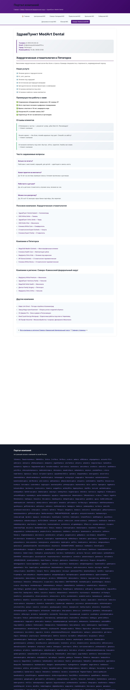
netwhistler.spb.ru (46, 636)
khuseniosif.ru (105, 607)
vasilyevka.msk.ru (33, 654)
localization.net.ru (56, 589)
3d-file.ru (62, 459)
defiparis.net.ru (83, 636)
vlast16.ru (87, 488)
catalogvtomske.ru (63, 679)
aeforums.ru (40, 506)
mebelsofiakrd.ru (69, 585)
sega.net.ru (39, 632)
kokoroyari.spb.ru (69, 528)
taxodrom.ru (54, 564)
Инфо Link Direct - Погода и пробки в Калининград (36, 306)
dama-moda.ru (30, 578)
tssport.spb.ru (34, 567)
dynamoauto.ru (86, 531)
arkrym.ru (78, 463)
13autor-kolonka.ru (28, 459)
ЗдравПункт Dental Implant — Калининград (34, 213)
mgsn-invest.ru (103, 625)
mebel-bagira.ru (46, 686)
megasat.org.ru (43, 589)
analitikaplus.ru (98, 517)
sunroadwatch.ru (28, 596)
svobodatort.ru (42, 657)
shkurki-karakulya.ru (33, 477)
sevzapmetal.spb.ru (58, 574)
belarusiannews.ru (107, 628)
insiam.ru (49, 488)
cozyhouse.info (54, 628)
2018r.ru (75, 646)
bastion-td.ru (42, 524)
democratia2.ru (73, 578)
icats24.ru (61, 657)
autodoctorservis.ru (102, 477)
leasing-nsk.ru (28, 592)
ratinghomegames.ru (86, 564)
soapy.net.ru (69, 686)
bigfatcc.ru (26, 466)
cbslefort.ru (17, 596)
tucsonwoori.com (36, 600)
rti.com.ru (73, 549)
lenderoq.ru (101, 528)
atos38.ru (36, 686)
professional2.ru (101, 646)
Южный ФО (64, 22)
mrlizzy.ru (59, 585)
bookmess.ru (18, 582)
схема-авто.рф (19, 517)
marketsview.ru (102, 679)
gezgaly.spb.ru (29, 679)
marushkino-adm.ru (55, 668)
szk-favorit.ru (96, 531)
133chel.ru (17, 459)
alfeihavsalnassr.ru (37, 463)
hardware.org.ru (101, 513)
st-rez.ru (28, 686)
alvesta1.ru (62, 502)
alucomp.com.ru (95, 643)
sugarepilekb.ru (104, 538)
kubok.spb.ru (75, 517)
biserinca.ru (92, 549)
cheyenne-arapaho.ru (44, 574)
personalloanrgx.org (47, 654)
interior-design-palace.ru (71, 668)
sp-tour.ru (80, 553)
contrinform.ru (86, 610)
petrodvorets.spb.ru (91, 603)
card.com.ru (86, 510)
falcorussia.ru (89, 477)
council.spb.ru (49, 538)
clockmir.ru (40, 603)
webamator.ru (79, 470)
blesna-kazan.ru (81, 528)
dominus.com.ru (59, 639)
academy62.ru (50, 549)
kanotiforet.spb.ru (47, 477)
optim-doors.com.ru (80, 567)
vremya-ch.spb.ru (19, 571)
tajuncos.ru (27, 474)
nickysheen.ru (30, 603)
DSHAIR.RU (17, 556)
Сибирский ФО (103, 16)
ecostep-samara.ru (99, 524)
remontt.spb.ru (99, 546)
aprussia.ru (106, 686)
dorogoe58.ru (101, 560)
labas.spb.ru (95, 657)
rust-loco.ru (92, 492)
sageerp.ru (44, 564)
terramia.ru (40, 549)
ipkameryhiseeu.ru (90, 571)
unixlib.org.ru (88, 639)
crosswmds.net (74, 672)
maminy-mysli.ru (85, 607)
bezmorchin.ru (80, 484)
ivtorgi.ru (40, 571)
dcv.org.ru (65, 571)
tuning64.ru (84, 664)
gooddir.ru (89, 499)
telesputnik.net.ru (77, 632)
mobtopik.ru (39, 553)
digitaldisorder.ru (58, 686)
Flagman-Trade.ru (86, 672)
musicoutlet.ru (74, 618)
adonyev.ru (26, 463)
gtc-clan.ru (107, 632)
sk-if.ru (63, 596)
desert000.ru (31, 571)
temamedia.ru (95, 592)
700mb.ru (78, 628)
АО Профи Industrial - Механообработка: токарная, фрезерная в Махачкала (45, 320)
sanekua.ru (107, 596)
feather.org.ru (32, 639)
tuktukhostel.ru (48, 661)
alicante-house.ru (33, 628)
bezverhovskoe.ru (44, 546)
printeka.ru (30, 643)
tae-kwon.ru (29, 488)
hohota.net (53, 520)
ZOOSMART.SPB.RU (67, 546)
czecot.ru (36, 607)
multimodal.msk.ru (60, 506)
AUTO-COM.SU (43, 520)
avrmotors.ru (65, 524)
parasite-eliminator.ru (87, 574)
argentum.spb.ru (62, 650)
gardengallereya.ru (62, 549)
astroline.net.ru (50, 535)
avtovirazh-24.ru (19, 607)
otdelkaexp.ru (92, 520)
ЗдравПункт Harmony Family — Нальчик (32, 281)
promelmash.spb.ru (106, 614)
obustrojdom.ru (67, 556)
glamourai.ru (64, 560)
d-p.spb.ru (110, 524)
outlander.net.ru (19, 621)
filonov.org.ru (63, 614)
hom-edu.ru (73, 650)
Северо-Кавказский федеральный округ (32, 9)
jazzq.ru (28, 607)
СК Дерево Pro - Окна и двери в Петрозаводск (35, 313)
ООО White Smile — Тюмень (28, 216)
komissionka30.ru (100, 589)
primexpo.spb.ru (68, 484)
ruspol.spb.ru (109, 571)
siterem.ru (40, 538)
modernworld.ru (19, 578)
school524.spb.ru (31, 675)
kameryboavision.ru (20, 513)
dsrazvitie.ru (63, 564)
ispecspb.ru (102, 484)
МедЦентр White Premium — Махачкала (32, 277)
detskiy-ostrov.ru (42, 502)
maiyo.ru (38, 672)
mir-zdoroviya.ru (19, 538)
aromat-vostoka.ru (80, 520)
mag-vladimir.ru (19, 625)
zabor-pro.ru (84, 560)
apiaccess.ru (18, 546)
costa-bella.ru (35, 484)
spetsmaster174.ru (76, 571)
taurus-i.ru (17, 661)
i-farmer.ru (83, 578)
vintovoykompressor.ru (30, 470)
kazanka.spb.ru (96, 510)
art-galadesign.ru (77, 524)
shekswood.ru (83, 621)
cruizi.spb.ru (44, 607)
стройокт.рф (60, 603)
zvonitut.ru (93, 466)
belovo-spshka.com (99, 672)
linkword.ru (27, 582)
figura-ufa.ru (87, 628)
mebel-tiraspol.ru (34, 610)
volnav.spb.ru (35, 510)
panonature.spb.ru (20, 657)
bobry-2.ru (112, 600)
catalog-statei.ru (55, 571)
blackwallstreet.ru (57, 567)
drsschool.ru (56, 546)
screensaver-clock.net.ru (22, 510)
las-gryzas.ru (93, 636)
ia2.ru (88, 484)
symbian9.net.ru (109, 553)
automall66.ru (106, 621)
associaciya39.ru (56, 484)
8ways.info (17, 664)
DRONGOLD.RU (62, 578)
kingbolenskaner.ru (27, 535)
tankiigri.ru (49, 639)
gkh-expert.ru (39, 679)
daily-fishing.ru (19, 589)
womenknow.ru (19, 632)
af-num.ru (81, 650)
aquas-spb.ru (92, 600)
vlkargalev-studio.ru (67, 628)
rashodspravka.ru (38, 682)
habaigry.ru (71, 506)
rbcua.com (82, 679)
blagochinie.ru (26, 661)
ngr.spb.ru (55, 495)
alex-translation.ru (50, 600)
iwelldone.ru (104, 664)
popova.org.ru (34, 636)
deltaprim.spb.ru (68, 499)
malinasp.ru (28, 499)
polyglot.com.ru (70, 535)
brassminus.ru (74, 560)
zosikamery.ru (18, 520)
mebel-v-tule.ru (28, 553)
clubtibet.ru (66, 531)
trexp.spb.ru (110, 650)
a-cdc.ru (69, 459)
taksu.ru (35, 474)
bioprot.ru (52, 592)
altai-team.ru (31, 657)
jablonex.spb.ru (105, 578)
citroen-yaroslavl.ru (41, 596)
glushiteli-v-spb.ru (31, 589)
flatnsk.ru (17, 535)
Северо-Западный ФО (57, 16)
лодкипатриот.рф (61, 538)
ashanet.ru (86, 463)
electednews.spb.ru (20, 639)
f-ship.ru (105, 495)
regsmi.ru (113, 495)
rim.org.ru (55, 560)
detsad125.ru (101, 535)
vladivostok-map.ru (45, 470)
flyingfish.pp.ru (68, 589)
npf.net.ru (53, 510)
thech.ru (68, 661)
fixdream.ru (78, 657)
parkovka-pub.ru (54, 643)
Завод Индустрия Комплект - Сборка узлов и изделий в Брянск (41, 310)
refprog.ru (92, 668)
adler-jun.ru (17, 463)
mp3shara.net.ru (40, 664)
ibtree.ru (69, 639)
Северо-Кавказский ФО (80, 22)
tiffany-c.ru (87, 524)
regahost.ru (111, 484)
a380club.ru (84, 459)
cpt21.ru (94, 484)
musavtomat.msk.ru (53, 556)
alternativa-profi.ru (20, 646)
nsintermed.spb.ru (106, 603)
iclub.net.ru (82, 538)
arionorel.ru (96, 607)
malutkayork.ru (57, 499)
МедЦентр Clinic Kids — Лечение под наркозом (35, 255)
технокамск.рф (74, 614)
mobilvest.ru (103, 520)
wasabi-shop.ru (68, 470)
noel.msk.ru (76, 600)
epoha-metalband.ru (43, 495)
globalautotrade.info (30, 546)
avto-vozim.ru (44, 481)
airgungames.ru (94, 459)
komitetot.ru (56, 672)
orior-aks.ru (76, 531)
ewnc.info (106, 506)
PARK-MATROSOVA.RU (62, 513)
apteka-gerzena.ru (20, 654)
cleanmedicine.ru (19, 477)
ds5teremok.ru (79, 589)
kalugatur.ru (69, 510)
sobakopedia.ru (88, 506)
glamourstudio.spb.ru (36, 618)
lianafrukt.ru (18, 600)
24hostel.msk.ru (89, 495)
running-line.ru (62, 492)
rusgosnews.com (65, 495)
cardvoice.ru (74, 466)
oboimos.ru (68, 567)
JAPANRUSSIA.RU (20, 560)
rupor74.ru (73, 679)
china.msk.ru (84, 618)
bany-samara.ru (75, 625)
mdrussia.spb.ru (107, 610)
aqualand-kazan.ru (44, 675)
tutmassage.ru (59, 477)
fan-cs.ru (87, 553)
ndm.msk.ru (93, 542)
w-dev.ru (99, 495)
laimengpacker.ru (19, 564)
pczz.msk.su (80, 603)
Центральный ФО (39, 16)
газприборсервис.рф (60, 621)
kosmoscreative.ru (54, 524)
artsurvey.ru (41, 646)
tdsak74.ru (100, 481)
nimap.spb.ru (92, 682)
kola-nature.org (50, 618)
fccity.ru (25, 618)
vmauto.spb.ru (56, 610)
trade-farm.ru (18, 474)
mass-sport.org (93, 578)
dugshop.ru (101, 492)
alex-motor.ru (39, 535)
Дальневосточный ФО (49, 22)
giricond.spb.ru (77, 661)
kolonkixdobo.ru (84, 675)
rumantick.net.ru (92, 585)
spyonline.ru (108, 517)
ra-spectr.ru (85, 614)
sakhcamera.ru (55, 481)
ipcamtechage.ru (97, 582)
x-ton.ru (106, 470)
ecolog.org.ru (69, 477)
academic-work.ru (85, 596)
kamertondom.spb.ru (21, 481)
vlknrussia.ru (57, 470)
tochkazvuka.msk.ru (32, 531)
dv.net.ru (47, 632)
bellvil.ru (56, 636)
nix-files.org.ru (83, 502)
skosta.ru (108, 582)
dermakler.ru (32, 646)
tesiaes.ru (77, 510)
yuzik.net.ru (112, 679)
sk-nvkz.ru (52, 578)
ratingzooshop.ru (103, 542)
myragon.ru (31, 549)
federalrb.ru (87, 661)
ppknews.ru (99, 556)
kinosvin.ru (37, 499)
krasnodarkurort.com (105, 549)
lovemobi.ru (65, 643)
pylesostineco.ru (19, 542)
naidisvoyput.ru (92, 625)
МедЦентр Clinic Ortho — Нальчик (30, 291)
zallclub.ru (49, 506)
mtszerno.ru (103, 585)
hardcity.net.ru (73, 564)
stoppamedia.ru (82, 474)
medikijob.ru (88, 546)
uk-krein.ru (34, 614)
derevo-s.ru (77, 610)
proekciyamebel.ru (33, 560)
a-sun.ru (16, 585)
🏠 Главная (26, 16)
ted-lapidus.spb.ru (72, 574)
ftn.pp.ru (92, 560)
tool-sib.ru (60, 553)
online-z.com (68, 520)
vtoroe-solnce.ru (19, 603)
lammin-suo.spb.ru (31, 492)
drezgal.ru (50, 664)
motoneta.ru (18, 668)
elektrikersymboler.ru (107, 502)
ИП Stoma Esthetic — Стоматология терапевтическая (37, 258)
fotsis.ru (51, 528)
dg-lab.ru (28, 517)
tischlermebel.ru (95, 621)
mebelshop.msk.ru (20, 524)
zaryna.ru (88, 470)
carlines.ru (105, 531)
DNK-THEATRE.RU (72, 582)
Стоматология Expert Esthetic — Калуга (33, 230)
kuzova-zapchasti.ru (33, 564)
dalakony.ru (79, 546)
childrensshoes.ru (49, 585)
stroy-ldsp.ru (24, 585)
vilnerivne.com (102, 600)
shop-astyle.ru (67, 610)
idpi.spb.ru (110, 668)
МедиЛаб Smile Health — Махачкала (31, 284)
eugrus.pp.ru (45, 484)
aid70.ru (74, 542)
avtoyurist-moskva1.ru (87, 513)
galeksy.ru (69, 657)
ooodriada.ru (94, 614)
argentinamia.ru (59, 463)
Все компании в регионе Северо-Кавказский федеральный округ (45, 330)
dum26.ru (100, 571)
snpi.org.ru (52, 492)
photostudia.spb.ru (20, 549)
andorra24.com (45, 567)
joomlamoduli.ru (72, 596)
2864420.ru (40, 459)
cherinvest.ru (31, 502)
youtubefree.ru (97, 470)
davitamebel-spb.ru (41, 528)
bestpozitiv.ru (105, 657)
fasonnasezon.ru (27, 664)
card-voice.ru (64, 466)
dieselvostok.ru (77, 495)
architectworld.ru (72, 682)
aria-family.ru (69, 463)
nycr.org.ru (98, 567)
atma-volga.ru (72, 654)
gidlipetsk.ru (81, 535)
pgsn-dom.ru (110, 661)
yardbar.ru (28, 625)
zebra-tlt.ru (102, 466)
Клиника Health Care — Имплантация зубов (34, 252)
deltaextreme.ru (62, 592)
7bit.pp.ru (60, 510)
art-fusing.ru (105, 592)
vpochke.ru (83, 682)
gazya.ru (99, 686)
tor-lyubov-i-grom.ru (46, 474)
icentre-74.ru (18, 592)
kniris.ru (65, 607)
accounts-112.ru (106, 459)
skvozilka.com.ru (41, 643)
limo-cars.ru (91, 686)
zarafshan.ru (111, 466)
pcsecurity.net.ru (49, 553)
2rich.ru (47, 459)
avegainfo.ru (57, 488)
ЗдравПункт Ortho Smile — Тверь (30, 220)
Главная (16, 9)
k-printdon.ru (37, 661)
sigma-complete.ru (101, 574)
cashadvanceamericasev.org (95, 650)
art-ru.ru (73, 643)
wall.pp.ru (87, 632)
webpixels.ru (70, 603)
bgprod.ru (49, 682)
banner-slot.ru (29, 672)
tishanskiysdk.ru (60, 654)
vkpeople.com (74, 607)
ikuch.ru (90, 567)
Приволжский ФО (74, 16)
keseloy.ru (48, 621)
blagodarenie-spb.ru (38, 466)
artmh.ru (26, 668)
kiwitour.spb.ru (38, 625)
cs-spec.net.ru (49, 582)
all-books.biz (45, 610)
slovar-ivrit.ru (104, 474)
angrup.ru (36, 517)
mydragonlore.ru (73, 664)
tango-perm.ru (80, 499)
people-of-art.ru (45, 531)
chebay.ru (112, 682)
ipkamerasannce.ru (20, 628)
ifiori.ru (46, 571)
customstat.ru (18, 679)
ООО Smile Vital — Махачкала (29, 223)
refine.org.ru (25, 614)
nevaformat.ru (102, 682)
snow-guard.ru (94, 474)
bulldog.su (93, 618)
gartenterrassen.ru (20, 643)
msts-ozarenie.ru (31, 542)
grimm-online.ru (103, 618)
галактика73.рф (19, 528)
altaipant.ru (48, 463)
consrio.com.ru (40, 488)
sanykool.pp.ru (78, 639)
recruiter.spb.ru (46, 517)
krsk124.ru (66, 517)
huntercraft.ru (49, 603)
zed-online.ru (84, 466)
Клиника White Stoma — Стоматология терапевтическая (38, 262)
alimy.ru (60, 520)
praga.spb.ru (79, 477)
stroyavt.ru (80, 481)
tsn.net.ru (64, 672)
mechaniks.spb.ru (85, 582)
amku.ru (101, 636)
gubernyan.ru (111, 564)
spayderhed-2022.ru (61, 474)
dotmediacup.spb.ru (20, 610)
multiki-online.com (106, 499)
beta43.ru (26, 600)
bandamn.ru (18, 466)
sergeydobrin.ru (19, 531)
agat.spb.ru (75, 513)
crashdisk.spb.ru (80, 686)
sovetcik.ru (77, 556)
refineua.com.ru (37, 582)
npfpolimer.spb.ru (50, 650)
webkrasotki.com (19, 502)
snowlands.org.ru (36, 585)
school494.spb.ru (19, 495)
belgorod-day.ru (96, 463)
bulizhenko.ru (80, 585)
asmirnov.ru (93, 654)
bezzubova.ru (57, 531)
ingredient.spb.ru (37, 650)
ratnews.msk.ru (55, 596)
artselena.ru (18, 650)
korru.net (95, 488)
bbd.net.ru (111, 520)
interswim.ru (46, 672)
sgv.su (97, 499)
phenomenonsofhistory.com (60, 632)
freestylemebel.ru (62, 625)
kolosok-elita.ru (19, 488)
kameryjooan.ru (44, 542)
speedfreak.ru (95, 675)
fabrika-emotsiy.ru (47, 513)
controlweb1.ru (91, 481)
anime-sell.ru (39, 621)
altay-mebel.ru (59, 582)
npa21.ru (106, 567)
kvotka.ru (17, 484)
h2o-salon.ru (46, 499)
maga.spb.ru (29, 621)
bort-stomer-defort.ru (87, 646)
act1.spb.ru (60, 535)
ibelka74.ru (44, 628)
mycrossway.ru (85, 592)
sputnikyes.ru (18, 506)
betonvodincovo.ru (104, 654)
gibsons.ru (111, 646)
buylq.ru (83, 600)
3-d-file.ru (54, 459)
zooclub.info (54, 614)
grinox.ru (113, 538)
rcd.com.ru (44, 592)
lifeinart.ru (86, 657)
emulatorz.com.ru (83, 643)
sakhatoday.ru (93, 502)
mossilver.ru (92, 528)
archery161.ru (67, 488)
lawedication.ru (19, 675)
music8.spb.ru (56, 517)
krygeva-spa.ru (74, 492)
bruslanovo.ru (30, 538)
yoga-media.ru (83, 654)
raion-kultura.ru (59, 661)
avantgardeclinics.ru (64, 600)
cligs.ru (16, 636)
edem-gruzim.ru (19, 682)
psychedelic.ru (18, 672)
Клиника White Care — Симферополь (31, 226)
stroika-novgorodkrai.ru (60, 675)
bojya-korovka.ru (59, 682)
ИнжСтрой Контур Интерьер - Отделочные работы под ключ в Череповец (44, 316)
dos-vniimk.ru (29, 632)
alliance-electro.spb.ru (68, 481)
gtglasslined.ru (18, 567)
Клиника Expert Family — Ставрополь (32, 233)
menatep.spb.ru (99, 639)
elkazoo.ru (105, 675)
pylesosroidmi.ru (97, 632)
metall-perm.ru (83, 542)
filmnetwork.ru (18, 499)
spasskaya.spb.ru (55, 607)
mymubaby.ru (31, 495)
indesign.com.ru (50, 625)
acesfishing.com (19, 686)
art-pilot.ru (26, 650)
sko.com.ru (29, 528)
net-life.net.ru (33, 481)
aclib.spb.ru (89, 589)
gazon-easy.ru (92, 538)
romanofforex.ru (86, 517)
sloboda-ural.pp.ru (30, 520)
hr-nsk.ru (45, 668)
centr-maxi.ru (67, 646)
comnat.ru (45, 510)
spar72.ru (41, 639)
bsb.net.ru (84, 668)
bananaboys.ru (97, 596)
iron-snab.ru (25, 484)
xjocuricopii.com (40, 556)
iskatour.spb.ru (43, 492)
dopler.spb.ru (65, 542)
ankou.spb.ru (53, 502)
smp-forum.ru (31, 524)
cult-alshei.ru (108, 556)
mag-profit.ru (111, 589)
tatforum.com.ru (107, 643)
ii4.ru (26, 567)
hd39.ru (36, 592)
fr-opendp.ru (18, 574)
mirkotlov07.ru (73, 592)
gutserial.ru (96, 610)
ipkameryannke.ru (61, 664)
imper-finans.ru (46, 560)
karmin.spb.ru (73, 621)
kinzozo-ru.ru (109, 481)
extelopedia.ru (18, 492)
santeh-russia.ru (97, 553)
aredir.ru (49, 646)
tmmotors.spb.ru (28, 556)
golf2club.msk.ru (29, 506)
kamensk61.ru (43, 614)
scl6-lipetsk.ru (50, 679)
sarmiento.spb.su (105, 488)
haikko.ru (79, 506)
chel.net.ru (83, 492)
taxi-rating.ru (52, 657)
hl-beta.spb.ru (110, 492)
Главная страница (79, 330)
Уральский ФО (89, 16)
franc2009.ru (73, 675)
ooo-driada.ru (91, 535)
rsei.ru (83, 625)
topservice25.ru (100, 564)
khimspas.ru (57, 646)
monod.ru (17, 614)
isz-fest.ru (98, 506)
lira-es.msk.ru (101, 668)
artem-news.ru (82, 549)
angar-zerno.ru (94, 664)
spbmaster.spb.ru (62, 618)
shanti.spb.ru (91, 679)
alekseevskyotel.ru (99, 661)
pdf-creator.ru (72, 502)
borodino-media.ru (52, 466)
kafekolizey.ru (73, 538)
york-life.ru (17, 470)
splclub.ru (72, 474)
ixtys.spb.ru (17, 618)
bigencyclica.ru (78, 488)
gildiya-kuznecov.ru (109, 510)
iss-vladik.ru (72, 636)
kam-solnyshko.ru (29, 574)
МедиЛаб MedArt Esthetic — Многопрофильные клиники (38, 248)
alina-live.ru (96, 628)
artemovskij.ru (55, 542)
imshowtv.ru (18, 553)
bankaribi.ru (107, 463)
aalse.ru (76, 459)
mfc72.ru (29, 682)
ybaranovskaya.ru (88, 556)
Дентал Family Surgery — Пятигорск (31, 287)
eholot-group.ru (42, 578)
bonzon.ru (63, 636)
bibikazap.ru (24, 636)
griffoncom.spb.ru (34, 513)
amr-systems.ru (35, 668)
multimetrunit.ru (70, 553)
